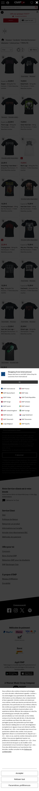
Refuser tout (19, 779)
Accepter (19, 773)
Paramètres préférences (19, 785)
